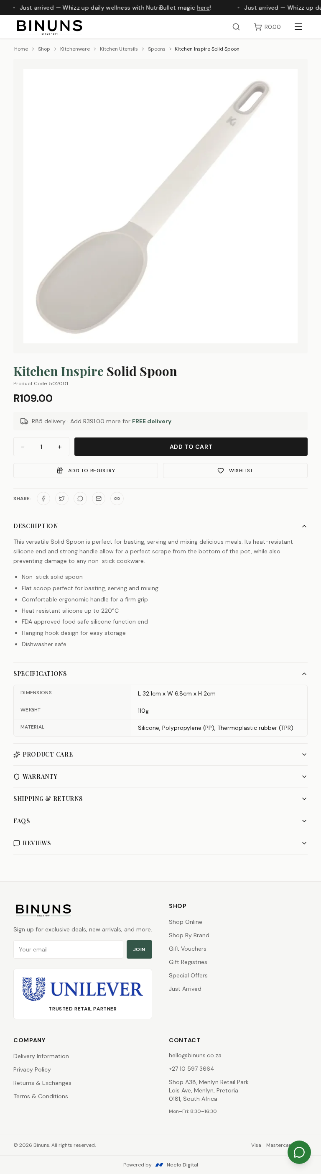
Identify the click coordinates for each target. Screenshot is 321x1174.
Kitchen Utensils (119, 49)
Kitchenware (75, 49)
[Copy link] (117, 498)
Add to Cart (191, 446)
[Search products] (236, 27)
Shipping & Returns (48, 799)
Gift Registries (188, 962)
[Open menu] (298, 27)
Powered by (160, 1164)
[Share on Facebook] (43, 498)
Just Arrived (185, 988)
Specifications (40, 674)
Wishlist (241, 470)
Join (139, 949)
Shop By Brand (189, 935)
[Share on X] (62, 498)
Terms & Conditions (40, 1096)
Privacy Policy (32, 1069)
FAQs (21, 821)
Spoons (157, 49)
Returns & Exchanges (42, 1083)
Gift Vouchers (187, 948)
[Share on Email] (98, 498)
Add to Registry (91, 470)
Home (21, 49)
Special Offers (188, 975)
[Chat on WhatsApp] (299, 1152)
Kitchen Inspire (58, 371)
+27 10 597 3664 (191, 1068)
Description (35, 526)
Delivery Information (41, 1056)
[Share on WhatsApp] (80, 498)
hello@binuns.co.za (195, 1055)
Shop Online (185, 922)
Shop (44, 49)
